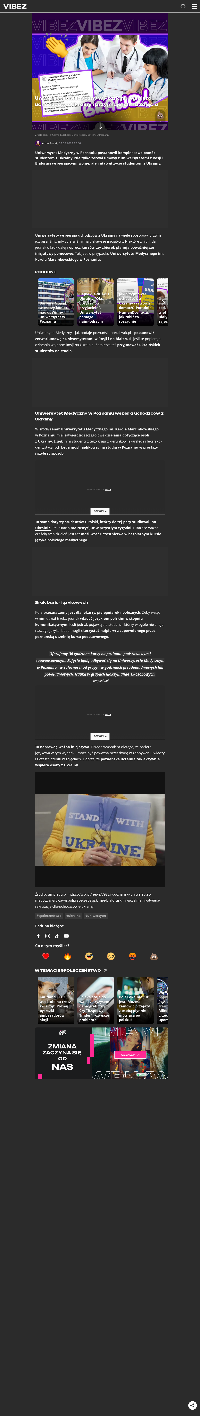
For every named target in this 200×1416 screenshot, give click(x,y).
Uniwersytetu (84, 429)
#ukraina (73, 916)
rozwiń (99, 511)
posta (107, 489)
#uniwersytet (95, 916)
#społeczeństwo (49, 916)
